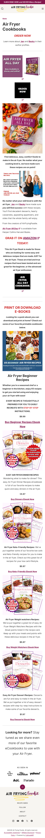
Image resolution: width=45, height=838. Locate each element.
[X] (27, 821)
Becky (32, 41)
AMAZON (30, 238)
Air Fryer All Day (10, 228)
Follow (22, 807)
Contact (22, 816)
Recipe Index (22, 803)
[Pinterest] (31, 821)
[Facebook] (22, 821)
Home (5, 18)
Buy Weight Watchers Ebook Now (22, 647)
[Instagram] (13, 821)
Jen (22, 41)
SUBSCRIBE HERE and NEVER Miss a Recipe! (22, 2)
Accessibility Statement (12, 832)
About (22, 812)
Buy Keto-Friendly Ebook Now (22, 571)
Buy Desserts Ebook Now (22, 719)
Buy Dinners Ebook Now (22, 499)
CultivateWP (29, 835)
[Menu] (42, 8)
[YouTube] (18, 821)
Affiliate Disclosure (28, 832)
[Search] (2, 8)
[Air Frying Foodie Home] (22, 8)
